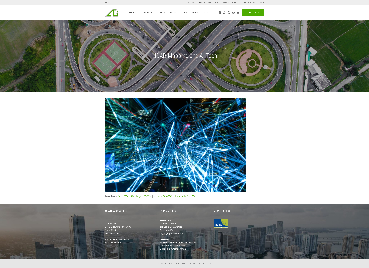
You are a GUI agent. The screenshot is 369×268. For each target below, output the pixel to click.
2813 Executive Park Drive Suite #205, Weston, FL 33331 (219, 2)
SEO (194, 264)
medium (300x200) (163, 196)
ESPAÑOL (109, 2)
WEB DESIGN (186, 264)
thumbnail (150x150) (184, 196)
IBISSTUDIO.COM (205, 264)
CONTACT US (253, 12)
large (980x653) (143, 196)
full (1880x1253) (126, 196)
